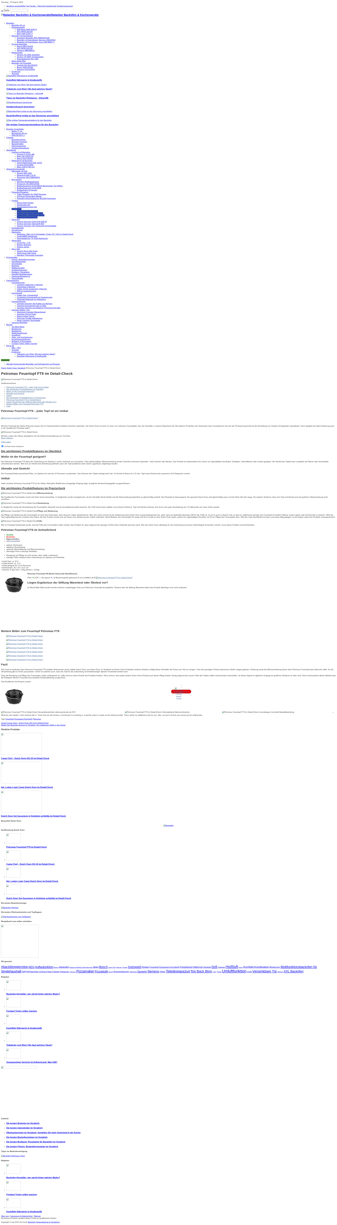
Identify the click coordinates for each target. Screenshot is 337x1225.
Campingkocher (18, 283)
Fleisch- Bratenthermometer (23, 259)
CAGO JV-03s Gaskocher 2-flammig (32, 289)
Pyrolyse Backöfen (19, 44)
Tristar (219, 972)
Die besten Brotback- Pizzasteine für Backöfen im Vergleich (35, 1142)
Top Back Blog (201, 971)
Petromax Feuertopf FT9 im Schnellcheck (23, 400)
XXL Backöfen (293, 971)
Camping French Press (26, 314)
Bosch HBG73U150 (25, 46)
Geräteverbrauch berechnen (20, 107)
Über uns (5, 1216)
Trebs (214, 972)
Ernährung (16, 71)
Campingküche (12, 280)
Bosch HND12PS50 (25, 67)
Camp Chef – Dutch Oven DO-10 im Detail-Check (25, 723)
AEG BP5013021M (25, 31)
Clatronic (119, 967)
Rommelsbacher (121, 971)
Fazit (8, 406)
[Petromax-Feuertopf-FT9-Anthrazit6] (24, 660)
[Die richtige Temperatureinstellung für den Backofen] (29, 120)
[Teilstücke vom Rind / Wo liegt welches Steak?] (26, 85)
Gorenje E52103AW (25, 165)
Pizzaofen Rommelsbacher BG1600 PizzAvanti (36, 198)
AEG (31, 967)
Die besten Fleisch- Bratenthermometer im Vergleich (32, 1146)
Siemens (153, 971)
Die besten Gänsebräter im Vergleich (24, 1128)
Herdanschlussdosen (20, 148)
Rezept (110, 972)
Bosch (103, 967)
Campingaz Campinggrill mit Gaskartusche (34, 297)
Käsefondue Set (23, 205)
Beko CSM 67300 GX (26, 167)
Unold (249, 972)
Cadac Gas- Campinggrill (27, 295)
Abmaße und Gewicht (15, 393)
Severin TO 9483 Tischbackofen (30, 57)
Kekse (241, 967)
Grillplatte (221, 967)
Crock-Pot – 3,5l (23, 243)
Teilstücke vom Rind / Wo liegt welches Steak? (29, 89)
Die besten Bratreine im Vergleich (22, 1123)
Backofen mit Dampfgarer (22, 36)
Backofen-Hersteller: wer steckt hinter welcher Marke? (33, 994)
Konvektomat (17, 230)
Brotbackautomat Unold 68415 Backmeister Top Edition (40, 186)
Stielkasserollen (18, 268)
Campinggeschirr (19, 301)
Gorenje (207, 967)
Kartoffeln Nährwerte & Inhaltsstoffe (24, 80)
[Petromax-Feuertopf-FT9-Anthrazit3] (24, 648)
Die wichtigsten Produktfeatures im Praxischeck (26, 398)
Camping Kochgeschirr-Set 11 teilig (31, 306)
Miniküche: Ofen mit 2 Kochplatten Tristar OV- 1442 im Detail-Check (45, 234)
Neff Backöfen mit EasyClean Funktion (43, 972)
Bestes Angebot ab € (181, 691)
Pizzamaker (85, 971)
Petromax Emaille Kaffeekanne (30, 318)
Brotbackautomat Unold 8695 (29, 188)
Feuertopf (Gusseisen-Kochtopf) (19, 719)
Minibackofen (17, 53)
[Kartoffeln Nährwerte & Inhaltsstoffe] (22, 76)
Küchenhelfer (11, 257)
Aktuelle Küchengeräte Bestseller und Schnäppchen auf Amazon (33, 364)
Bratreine (15, 266)
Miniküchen (274, 967)
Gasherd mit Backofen (21, 152)
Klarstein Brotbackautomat (28, 182)
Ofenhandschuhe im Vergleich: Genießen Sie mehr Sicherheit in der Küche (43, 1132)
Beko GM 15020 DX (25, 156)
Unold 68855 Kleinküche (27, 236)
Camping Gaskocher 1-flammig (30, 285)
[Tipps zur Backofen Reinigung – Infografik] (24, 93)
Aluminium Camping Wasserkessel (31, 312)
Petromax (37, 719)
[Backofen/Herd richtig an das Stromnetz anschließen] (29, 111)
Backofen (64, 967)
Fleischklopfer (17, 278)
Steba (162, 971)
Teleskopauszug (178, 971)
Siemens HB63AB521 (26, 50)
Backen (9, 325)
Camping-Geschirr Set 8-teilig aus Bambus (34, 304)
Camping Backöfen (19, 322)
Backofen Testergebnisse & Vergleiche (44, 1222)
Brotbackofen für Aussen (27, 190)
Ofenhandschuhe (19, 146)
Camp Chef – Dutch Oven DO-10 (30, 215)
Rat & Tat (10, 346)
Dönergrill (16, 219)
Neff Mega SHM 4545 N (27, 29)
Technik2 (15, 74)
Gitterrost (198, 967)
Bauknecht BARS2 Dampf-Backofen (81, 967)
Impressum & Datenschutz (21, 1216)
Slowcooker (16, 240)
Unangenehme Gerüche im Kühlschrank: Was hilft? (31, 1062)
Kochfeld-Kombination (256, 967)
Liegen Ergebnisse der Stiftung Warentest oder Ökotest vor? (31, 402)
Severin (142, 971)
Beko (96, 967)
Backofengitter (18, 144)
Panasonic (64, 972)
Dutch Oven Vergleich (16, 368)
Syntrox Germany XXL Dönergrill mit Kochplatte (36, 226)
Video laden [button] (6, 442)
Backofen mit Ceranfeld (21, 63)
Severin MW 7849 (24, 173)
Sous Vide (16, 249)
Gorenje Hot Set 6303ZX (27, 65)
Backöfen (10, 23)
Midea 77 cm (17, 131)
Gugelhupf (16, 335)
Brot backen (17, 179)
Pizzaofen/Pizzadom (20, 192)
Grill (214, 967)
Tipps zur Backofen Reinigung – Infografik (27, 98)
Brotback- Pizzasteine (21, 272)
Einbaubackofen (18, 27)
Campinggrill (17, 293)
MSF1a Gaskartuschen (26, 291)
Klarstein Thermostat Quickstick (30, 255)
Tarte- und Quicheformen (22, 337)
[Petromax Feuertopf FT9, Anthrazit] (24, 636)
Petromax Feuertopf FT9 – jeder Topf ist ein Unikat (27, 387)
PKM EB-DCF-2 (18, 135)
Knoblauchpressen (19, 270)
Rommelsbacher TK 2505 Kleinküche (32, 238)
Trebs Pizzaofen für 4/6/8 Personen (31, 194)
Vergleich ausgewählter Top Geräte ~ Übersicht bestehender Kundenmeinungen (39, 6)
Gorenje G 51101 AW (25, 154)
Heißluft (232, 967)
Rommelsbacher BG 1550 (27, 59)
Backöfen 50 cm (18, 25)
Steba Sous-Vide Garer (26, 253)
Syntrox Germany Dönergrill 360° (30, 224)
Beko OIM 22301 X (25, 34)
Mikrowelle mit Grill (19, 171)
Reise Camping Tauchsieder (28, 320)
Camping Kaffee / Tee (21, 310)
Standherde (11, 150)
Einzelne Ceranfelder (15, 129)
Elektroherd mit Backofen (22, 161)
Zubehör (9, 137)
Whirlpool (280, 972)
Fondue (15, 201)
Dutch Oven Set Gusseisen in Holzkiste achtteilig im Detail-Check (33, 816)
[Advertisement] (106, 608)
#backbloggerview (14, 967)
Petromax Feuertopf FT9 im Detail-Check (26, 847)
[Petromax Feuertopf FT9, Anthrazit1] (24, 640)
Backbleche (16, 331)
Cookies (124, 967)
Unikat (9, 396)
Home (3, 368)
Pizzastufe (101, 971)
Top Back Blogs (18, 327)
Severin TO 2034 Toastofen (28, 55)
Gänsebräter (17, 264)
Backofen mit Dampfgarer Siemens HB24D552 (36, 40)
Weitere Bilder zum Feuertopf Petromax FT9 (24, 404)
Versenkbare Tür (264, 971)
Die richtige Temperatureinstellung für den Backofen (32, 124)
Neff (24, 971)
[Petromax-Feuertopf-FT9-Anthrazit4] (24, 652)
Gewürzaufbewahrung (21, 276)
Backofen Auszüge (19, 142)
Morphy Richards (24, 245)
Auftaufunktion (44, 967)
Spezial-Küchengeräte (15, 169)
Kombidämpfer (18, 228)
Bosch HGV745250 (25, 158)
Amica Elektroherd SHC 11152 (29, 163)
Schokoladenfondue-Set (27, 207)
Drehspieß (134, 967)
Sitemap (37, 1216)
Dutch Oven (16, 209)
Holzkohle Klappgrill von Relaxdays (31, 299)
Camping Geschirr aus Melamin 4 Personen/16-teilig (38, 308)
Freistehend (186, 967)
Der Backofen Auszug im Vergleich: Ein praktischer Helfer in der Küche (33, 725)
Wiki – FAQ (16, 348)
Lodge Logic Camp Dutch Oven (30, 213)
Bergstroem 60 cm (19, 133)
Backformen (17, 329)
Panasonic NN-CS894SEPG (28, 177)
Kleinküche (16, 232)
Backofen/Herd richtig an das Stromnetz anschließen (32, 115)
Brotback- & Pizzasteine (21, 341)
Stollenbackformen (19, 333)
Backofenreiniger (19, 140)
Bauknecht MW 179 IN (26, 175)
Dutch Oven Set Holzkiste (27, 211)
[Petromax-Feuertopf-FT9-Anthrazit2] (24, 644)
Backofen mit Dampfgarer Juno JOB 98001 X (35, 42)
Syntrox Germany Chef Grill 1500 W (32, 222)
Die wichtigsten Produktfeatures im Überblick (24, 389)
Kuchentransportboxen (21, 339)
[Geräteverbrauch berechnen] (19, 102)
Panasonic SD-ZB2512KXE (28, 184)
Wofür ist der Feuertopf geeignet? (20, 391)
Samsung (133, 972)
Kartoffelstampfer (19, 261)
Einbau (145, 967)
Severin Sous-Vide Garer (27, 251)
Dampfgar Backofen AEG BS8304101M (33, 38)
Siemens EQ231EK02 (26, 69)
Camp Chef (111, 967)
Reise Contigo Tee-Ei (25, 316)
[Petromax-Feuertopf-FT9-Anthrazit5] (24, 656)
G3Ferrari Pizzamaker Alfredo (29, 196)
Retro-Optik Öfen (19, 61)
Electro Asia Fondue (25, 203)
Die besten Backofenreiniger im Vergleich (27, 1137)
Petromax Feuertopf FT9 (27, 217)
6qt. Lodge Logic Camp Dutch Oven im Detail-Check (27, 787)
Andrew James (23, 247)
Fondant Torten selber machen (24, 343)
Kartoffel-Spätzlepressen (22, 274)
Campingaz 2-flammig (26, 287)
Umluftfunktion (234, 971)
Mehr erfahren (7, 438)
